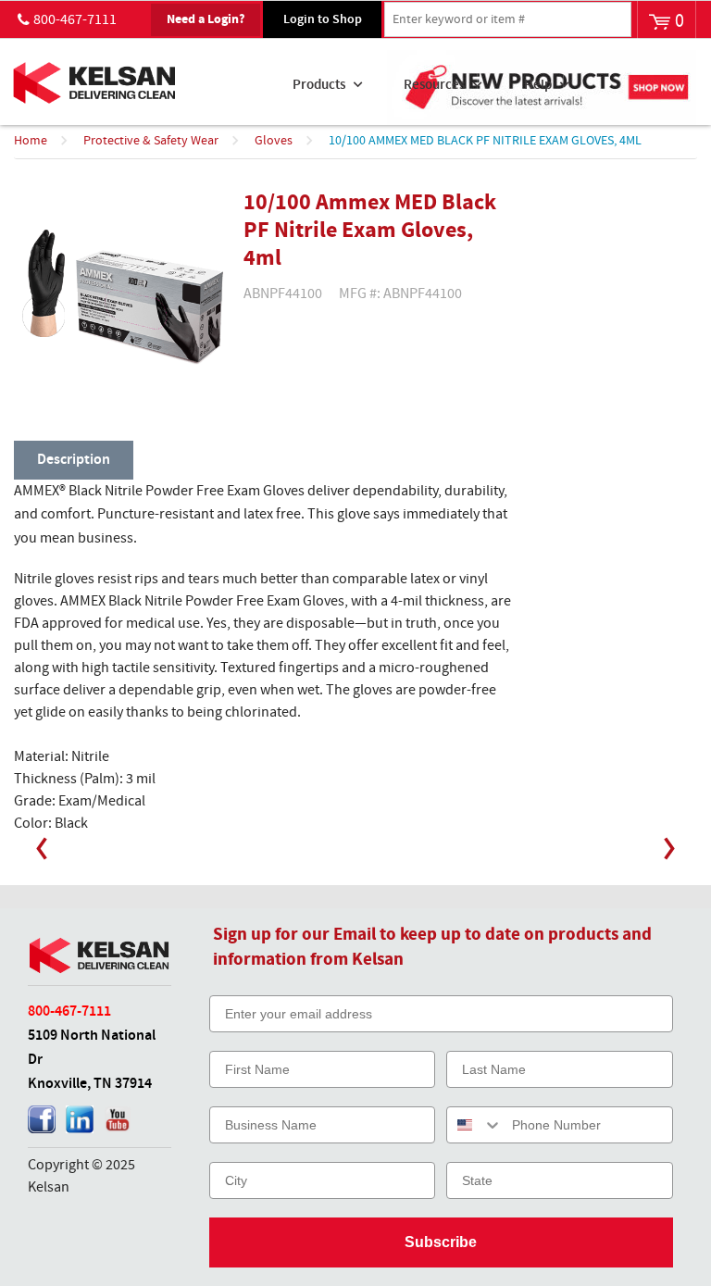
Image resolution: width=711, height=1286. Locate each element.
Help (538, 85)
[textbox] (507, 19)
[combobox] (475, 1124)
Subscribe (441, 1242)
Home (30, 140)
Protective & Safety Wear (150, 140)
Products (319, 85)
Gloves (274, 140)
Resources (434, 85)
